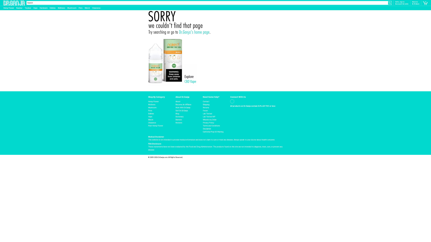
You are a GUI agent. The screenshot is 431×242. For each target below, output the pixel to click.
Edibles (53, 8)
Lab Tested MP (209, 117)
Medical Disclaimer (156, 137)
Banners (179, 120)
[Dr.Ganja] (14, 2)
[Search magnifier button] (389, 3)
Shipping (206, 105)
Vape (35, 8)
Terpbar (28, 8)
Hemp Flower (8, 8)
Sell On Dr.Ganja (182, 111)
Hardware (43, 8)
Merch (87, 8)
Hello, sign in (399, 2)
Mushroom (71, 8)
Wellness (61, 8)
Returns (206, 108)
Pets (80, 8)
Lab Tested (207, 114)
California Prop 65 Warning (213, 132)
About (178, 101)
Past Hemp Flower (155, 126)
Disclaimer (207, 129)
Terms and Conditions (211, 126)
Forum (205, 111)
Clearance (96, 8)
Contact (206, 101)
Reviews (179, 123)
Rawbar (19, 8)
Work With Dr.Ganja (183, 108)
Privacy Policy (208, 123)
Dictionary (180, 117)
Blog (177, 114)
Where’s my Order (210, 120)
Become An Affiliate (183, 105)
